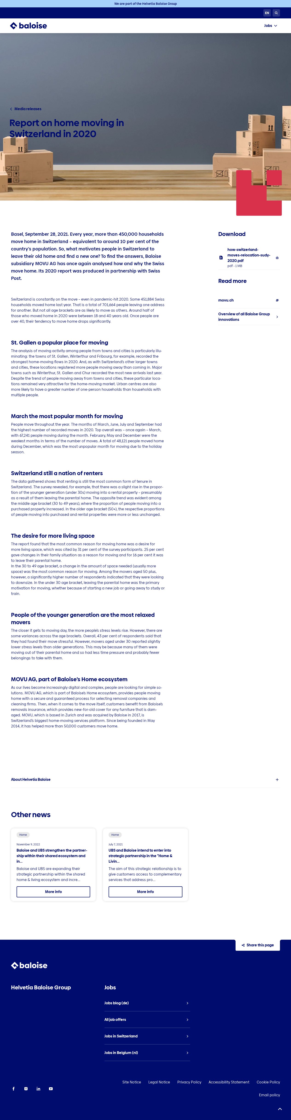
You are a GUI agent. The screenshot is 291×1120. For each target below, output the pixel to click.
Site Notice (131, 1082)
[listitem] (249, 257)
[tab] (271, 25)
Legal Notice (159, 1082)
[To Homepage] (33, 25)
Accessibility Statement (229, 1082)
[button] (145, 779)
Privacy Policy (189, 1082)
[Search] (276, 13)
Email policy (269, 1095)
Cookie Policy (268, 1082)
